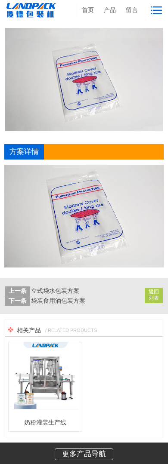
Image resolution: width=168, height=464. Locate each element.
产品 (110, 9)
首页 (88, 9)
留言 (132, 9)
